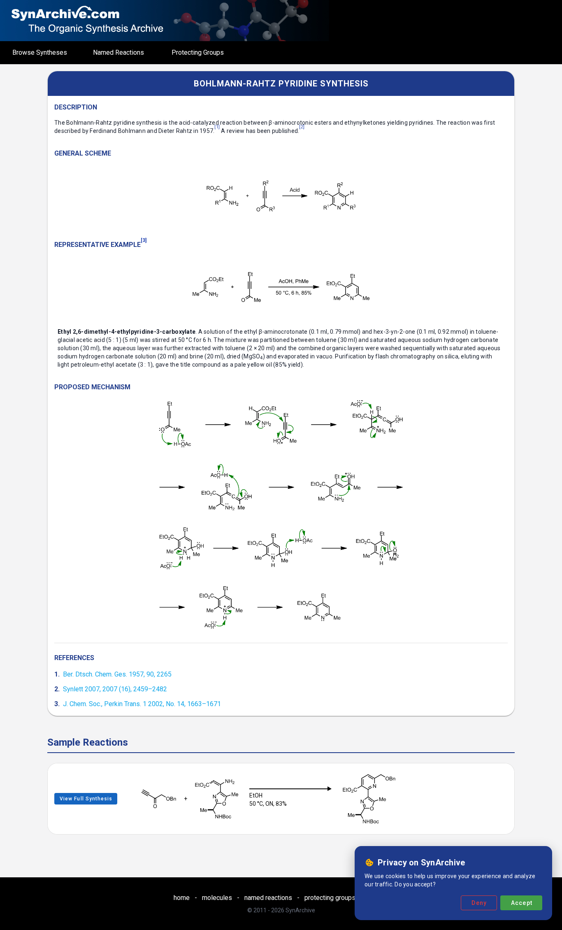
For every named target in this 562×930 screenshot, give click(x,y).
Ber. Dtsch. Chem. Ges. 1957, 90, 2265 (117, 674)
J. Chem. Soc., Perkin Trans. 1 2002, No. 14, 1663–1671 (142, 704)
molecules (217, 898)
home (182, 898)
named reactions (268, 898)
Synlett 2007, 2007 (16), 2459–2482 (115, 689)
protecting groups (329, 898)
